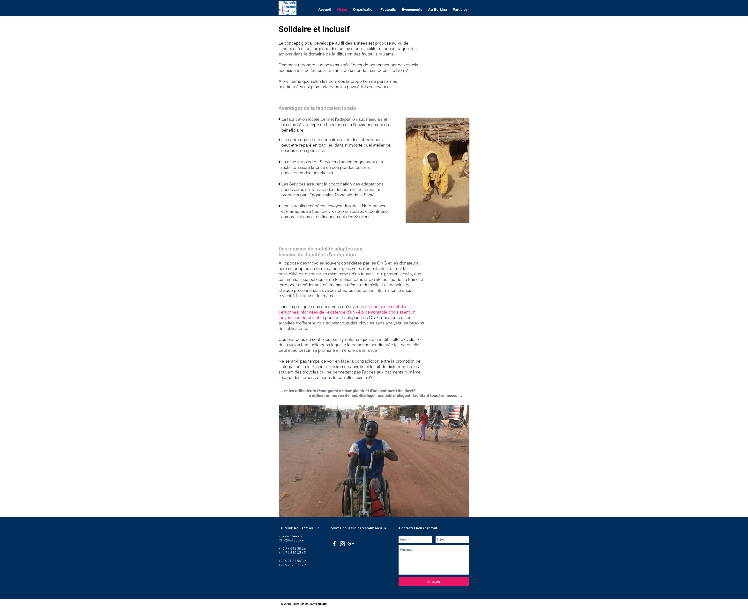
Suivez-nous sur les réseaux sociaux (359, 528)
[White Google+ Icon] (350, 543)
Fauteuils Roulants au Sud (299, 528)
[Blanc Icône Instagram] (342, 543)
